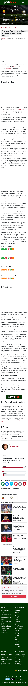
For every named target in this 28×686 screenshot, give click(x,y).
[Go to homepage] (9, 2)
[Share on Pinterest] (24, 484)
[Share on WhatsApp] (3, 484)
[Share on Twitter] (11, 484)
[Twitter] (10, 448)
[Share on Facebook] (7, 484)
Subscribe (14, 596)
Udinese (24, 14)
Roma (4, 14)
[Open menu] (23, 2)
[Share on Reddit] (16, 484)
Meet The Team (19, 661)
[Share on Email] (20, 484)
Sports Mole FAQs (20, 656)
